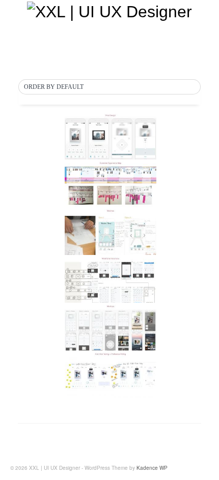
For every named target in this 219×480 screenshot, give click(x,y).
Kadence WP (152, 467)
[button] (109, 87)
